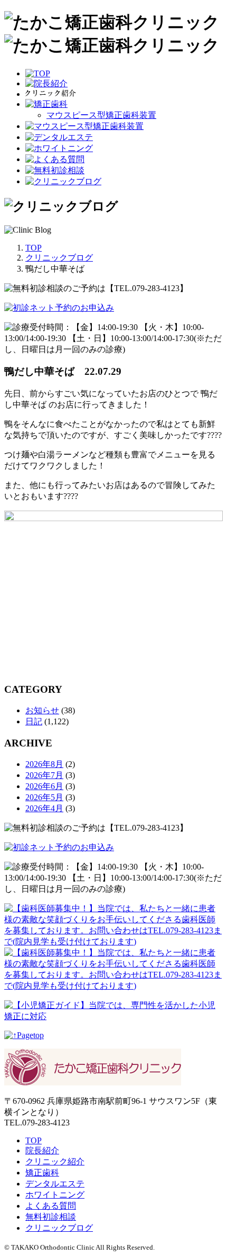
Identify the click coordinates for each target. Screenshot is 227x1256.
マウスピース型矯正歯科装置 (101, 115)
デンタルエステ (54, 1183)
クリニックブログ (59, 1227)
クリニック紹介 (54, 1161)
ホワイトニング (54, 1194)
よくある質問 (50, 1205)
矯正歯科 (42, 1172)
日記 (33, 721)
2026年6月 (44, 786)
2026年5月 (44, 797)
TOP (33, 1140)
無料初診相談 (50, 1216)
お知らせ (42, 710)
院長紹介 (42, 1150)
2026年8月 (44, 764)
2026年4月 (44, 808)
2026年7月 (44, 775)
